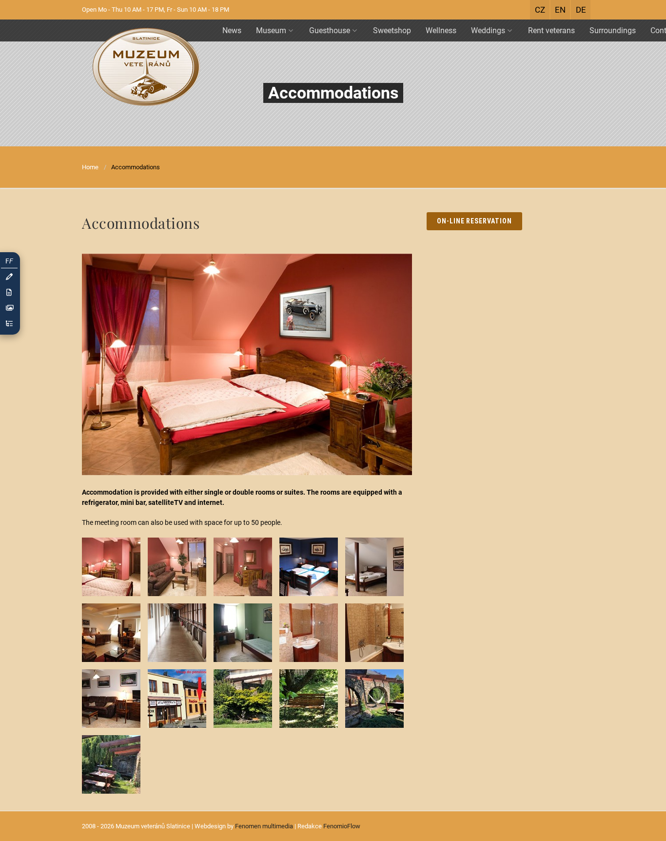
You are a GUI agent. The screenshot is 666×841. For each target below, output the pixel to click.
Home (90, 167)
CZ (540, 10)
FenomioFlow (341, 826)
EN (560, 10)
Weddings (488, 30)
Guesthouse (329, 30)
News (231, 30)
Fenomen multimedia (264, 826)
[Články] (9, 292)
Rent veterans (551, 30)
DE (581, 10)
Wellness (441, 30)
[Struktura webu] (9, 324)
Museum (271, 30)
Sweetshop (392, 30)
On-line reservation (474, 221)
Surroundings (612, 30)
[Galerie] (9, 308)
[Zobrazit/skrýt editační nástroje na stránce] (9, 277)
